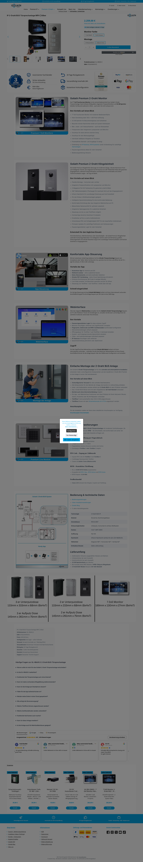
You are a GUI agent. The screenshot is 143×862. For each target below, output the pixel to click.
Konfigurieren (71, 431)
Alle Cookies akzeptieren (71, 440)
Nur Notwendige (71, 435)
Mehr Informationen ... (71, 426)
